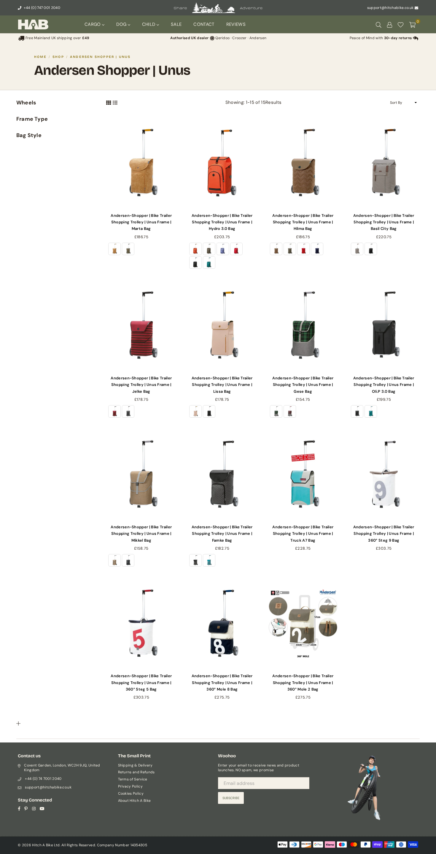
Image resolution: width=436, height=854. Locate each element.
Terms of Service (132, 779)
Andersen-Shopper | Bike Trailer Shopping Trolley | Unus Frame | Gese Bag (302, 385)
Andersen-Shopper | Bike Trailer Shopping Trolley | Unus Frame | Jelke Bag (141, 385)
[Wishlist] (400, 24)
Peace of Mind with (381, 38)
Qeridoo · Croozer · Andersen (218, 38)
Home (40, 57)
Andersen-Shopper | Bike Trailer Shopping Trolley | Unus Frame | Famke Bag (222, 533)
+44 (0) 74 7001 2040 (43, 778)
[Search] (378, 24)
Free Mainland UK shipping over (56, 38)
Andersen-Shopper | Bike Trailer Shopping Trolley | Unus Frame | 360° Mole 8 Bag (222, 682)
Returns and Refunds (136, 772)
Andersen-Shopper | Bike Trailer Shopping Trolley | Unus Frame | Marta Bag (141, 222)
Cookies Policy (131, 793)
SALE (176, 24)
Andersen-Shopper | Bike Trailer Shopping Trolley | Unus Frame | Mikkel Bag (141, 533)
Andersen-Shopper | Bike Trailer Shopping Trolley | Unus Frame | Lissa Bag (222, 385)
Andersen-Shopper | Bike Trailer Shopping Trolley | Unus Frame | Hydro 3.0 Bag (222, 222)
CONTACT (203, 24)
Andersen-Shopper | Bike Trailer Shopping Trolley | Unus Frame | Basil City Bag (383, 222)
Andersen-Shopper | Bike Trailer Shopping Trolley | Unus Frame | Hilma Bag (302, 222)
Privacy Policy (130, 786)
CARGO (93, 24)
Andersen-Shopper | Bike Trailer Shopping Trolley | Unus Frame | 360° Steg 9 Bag (383, 533)
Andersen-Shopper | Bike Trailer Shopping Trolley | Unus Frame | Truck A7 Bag (302, 533)
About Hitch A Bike (134, 800)
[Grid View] (108, 102)
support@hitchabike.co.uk (390, 7)
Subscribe (230, 798)
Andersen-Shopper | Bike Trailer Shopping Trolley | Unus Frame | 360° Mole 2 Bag (302, 682)
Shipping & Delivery (135, 765)
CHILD (149, 24)
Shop (58, 57)
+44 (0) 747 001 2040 (41, 7)
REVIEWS (236, 24)
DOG (122, 24)
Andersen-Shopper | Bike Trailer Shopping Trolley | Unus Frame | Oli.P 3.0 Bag (383, 385)
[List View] (115, 102)
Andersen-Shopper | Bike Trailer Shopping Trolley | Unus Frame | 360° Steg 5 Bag (141, 682)
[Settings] (389, 24)
